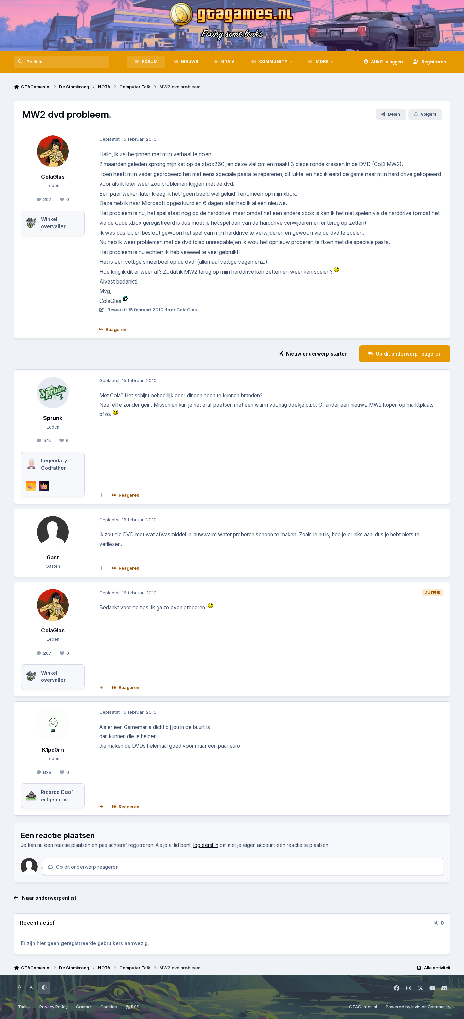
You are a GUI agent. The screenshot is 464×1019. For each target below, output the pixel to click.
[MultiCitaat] (101, 495)
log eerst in (205, 845)
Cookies (108, 1006)
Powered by (418, 1006)
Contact (84, 1006)
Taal (23, 1006)
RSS (134, 1006)
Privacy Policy (53, 1006)
